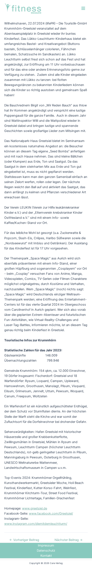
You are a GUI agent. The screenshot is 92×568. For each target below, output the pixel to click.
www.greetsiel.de (34, 508)
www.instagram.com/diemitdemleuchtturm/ (35, 524)
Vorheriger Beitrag (24, 540)
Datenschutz (46, 550)
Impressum (46, 545)
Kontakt (46, 556)
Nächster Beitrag (69, 540)
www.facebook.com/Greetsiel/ (51, 513)
